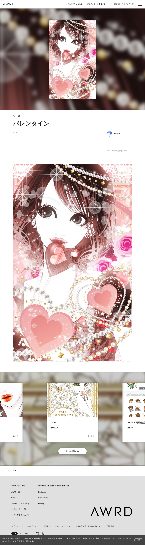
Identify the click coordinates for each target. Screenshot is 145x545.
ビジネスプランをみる (74, 4)
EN (26, 534)
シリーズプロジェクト (20, 515)
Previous (2, 412)
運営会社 (110, 526)
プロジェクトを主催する (96, 4)
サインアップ (128, 4)
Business (42, 492)
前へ (14, 470)
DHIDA (117, 134)
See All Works (72, 451)
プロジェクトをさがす (20, 504)
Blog (13, 498)
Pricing (41, 504)
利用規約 (47, 526)
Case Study (43, 498)
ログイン (117, 4)
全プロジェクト (17, 526)
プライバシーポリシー (63, 526)
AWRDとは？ (16, 492)
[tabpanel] (72, 59)
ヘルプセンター (33, 526)
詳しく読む (30, 541)
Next (143, 412)
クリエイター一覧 (18, 509)
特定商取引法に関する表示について (89, 526)
